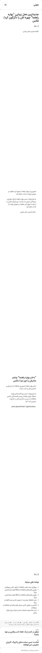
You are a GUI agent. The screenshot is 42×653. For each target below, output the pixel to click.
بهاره (6, 623)
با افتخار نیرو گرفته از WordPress (30, 650)
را (25, 624)
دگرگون (28, 624)
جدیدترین (36, 624)
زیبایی (19, 624)
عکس (15, 624)
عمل (12, 624)
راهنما (22, 624)
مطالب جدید (16, 623)
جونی (36, 5)
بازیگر (14, 199)
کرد (9, 624)
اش (9, 623)
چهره (31, 624)
